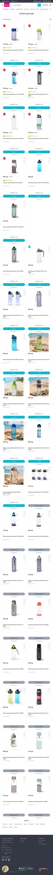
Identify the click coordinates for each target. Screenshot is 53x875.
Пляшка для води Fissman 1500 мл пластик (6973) (12, 492)
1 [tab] (12, 86)
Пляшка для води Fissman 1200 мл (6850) (13, 94)
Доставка (4, 845)
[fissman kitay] (47, 869)
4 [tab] (14, 86)
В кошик (14, 63)
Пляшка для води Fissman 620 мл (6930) (13, 227)
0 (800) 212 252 (37, 1)
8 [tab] (16, 130)
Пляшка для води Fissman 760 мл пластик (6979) (39, 360)
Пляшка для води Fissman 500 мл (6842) (38, 624)
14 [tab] (16, 749)
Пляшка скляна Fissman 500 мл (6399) (12, 182)
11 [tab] (14, 749)
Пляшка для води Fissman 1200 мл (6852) (38, 182)
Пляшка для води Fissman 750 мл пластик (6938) (39, 448)
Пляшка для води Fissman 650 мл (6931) (13, 50)
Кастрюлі (26, 9)
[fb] (6, 859)
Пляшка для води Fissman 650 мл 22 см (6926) (13, 625)
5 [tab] (15, 86)
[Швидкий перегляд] (24, 30)
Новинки (12, 9)
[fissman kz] (44, 869)
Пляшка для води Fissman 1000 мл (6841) (13, 536)
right (50, 9)
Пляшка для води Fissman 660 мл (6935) (13, 138)
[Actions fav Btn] (47, 5)
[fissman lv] (42, 869)
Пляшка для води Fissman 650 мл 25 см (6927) (38, 316)
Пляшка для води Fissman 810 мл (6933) (38, 138)
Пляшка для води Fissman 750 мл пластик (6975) (39, 404)
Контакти (22, 840)
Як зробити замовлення (7, 842)
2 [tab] (37, 130)
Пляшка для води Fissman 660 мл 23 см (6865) (38, 95)
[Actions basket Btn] (50, 5)
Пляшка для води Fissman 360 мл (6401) (13, 801)
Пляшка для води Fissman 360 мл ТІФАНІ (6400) (38, 758)
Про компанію (42, 840)
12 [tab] (15, 749)
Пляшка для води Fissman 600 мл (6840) (38, 536)
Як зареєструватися (6, 840)
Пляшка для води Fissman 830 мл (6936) (38, 669)
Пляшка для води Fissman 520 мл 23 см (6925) (38, 713)
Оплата (3, 844)
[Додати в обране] (24, 26)
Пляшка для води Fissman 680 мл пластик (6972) (13, 404)
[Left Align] (39, 5)
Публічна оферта (42, 844)
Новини (40, 842)
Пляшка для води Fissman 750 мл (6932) (13, 271)
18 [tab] (19, 749)
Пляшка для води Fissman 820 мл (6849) (13, 713)
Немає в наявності (39, 505)
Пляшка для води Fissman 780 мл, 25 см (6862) (13, 316)
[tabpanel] (14, 33)
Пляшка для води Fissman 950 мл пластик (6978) (13, 448)
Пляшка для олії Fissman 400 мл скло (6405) (37, 271)
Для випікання (44, 9)
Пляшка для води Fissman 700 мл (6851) (38, 492)
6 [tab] (40, 130)
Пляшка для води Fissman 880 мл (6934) (13, 359)
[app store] (22, 869)
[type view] (48, 19)
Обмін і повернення (6, 847)
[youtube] (9, 859)
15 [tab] (17, 749)
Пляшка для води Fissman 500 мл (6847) (38, 50)
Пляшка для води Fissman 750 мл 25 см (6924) (13, 581)
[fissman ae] (40, 869)
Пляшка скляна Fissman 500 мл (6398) (37, 801)
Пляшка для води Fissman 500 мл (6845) (13, 669)
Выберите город (5, 1)
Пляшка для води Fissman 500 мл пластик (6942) (13, 758)
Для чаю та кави (34, 9)
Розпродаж (6, 9)
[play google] (29, 869)
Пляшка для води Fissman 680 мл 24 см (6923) (38, 581)
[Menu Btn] (2, 5)
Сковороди (19, 9)
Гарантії (22, 842)
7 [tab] (40, 86)
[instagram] (3, 859)
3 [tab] (37, 86)
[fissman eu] (49, 869)
